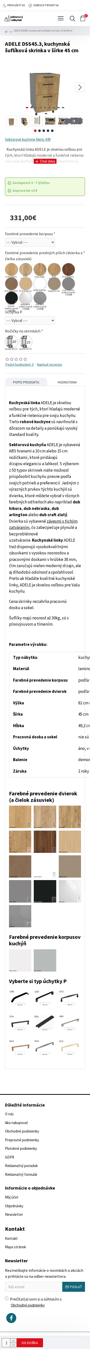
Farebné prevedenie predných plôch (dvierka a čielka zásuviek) (43, 255)
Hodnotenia (67, 382)
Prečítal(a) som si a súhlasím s (36, 1302)
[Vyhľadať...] (71, 18)
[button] (10, 87)
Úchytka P (13, 311)
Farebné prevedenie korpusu (29, 233)
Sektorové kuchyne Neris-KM (27, 139)
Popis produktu (26, 382)
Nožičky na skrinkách (22, 330)
